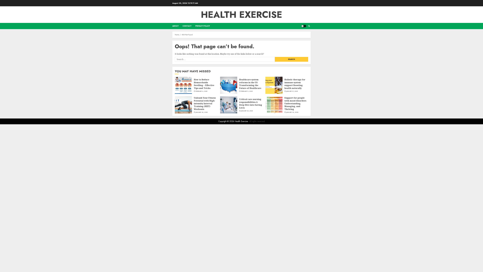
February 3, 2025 (247, 91)
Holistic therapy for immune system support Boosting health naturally (294, 83)
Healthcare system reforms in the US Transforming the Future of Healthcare (250, 83)
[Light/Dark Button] (303, 26)
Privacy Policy (202, 26)
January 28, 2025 (202, 112)
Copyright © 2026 (226, 121)
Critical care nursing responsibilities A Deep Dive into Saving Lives (250, 103)
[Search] (309, 26)
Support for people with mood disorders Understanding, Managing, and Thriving (295, 103)
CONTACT (187, 26)
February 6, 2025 (201, 91)
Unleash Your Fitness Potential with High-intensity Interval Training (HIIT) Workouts (205, 103)
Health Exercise (241, 14)
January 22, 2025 (292, 112)
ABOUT (175, 26)
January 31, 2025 (292, 91)
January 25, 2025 (247, 111)
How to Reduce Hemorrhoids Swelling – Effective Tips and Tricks (204, 83)
